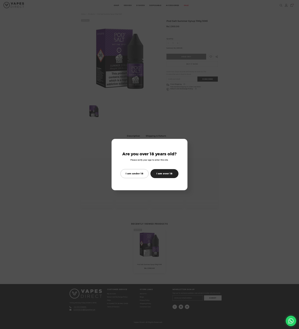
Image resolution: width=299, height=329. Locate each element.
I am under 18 (134, 173)
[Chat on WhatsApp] (291, 321)
